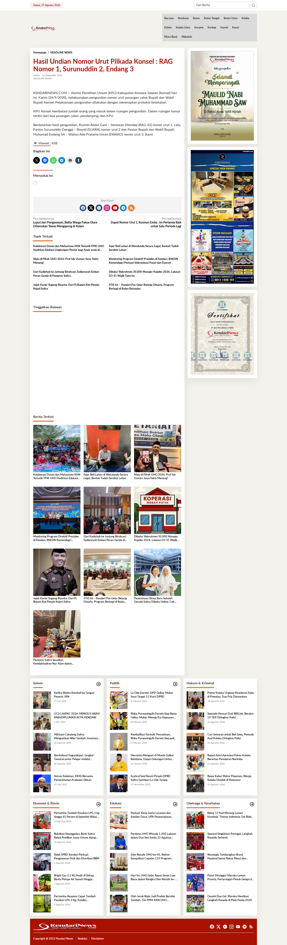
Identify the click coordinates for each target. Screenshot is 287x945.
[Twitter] (91, 208)
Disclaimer (97, 938)
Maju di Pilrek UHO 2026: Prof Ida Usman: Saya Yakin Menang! (65, 261)
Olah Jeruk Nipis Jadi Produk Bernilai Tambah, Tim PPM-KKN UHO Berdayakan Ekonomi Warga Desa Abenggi (153, 898)
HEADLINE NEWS (42, 78)
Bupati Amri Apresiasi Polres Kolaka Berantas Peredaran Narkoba (229, 757)
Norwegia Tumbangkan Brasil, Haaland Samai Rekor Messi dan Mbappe (226, 857)
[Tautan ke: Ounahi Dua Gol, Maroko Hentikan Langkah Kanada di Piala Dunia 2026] (195, 903)
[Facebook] (83, 208)
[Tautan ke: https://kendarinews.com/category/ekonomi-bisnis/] (98, 804)
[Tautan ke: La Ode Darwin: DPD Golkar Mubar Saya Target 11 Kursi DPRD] (119, 700)
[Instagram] (107, 208)
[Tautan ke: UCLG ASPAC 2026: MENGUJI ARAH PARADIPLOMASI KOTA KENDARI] (42, 720)
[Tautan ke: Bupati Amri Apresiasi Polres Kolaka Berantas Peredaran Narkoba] (195, 762)
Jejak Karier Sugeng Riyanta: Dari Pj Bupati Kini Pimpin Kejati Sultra (66, 287)
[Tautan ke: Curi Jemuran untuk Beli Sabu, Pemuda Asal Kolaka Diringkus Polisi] (195, 741)
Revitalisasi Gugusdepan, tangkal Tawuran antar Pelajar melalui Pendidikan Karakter (73, 757)
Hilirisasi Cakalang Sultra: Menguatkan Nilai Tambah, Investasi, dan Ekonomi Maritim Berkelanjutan (76, 736)
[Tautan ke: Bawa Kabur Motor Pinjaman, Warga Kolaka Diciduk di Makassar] (195, 783)
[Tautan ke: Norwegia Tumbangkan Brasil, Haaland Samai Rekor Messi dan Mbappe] (195, 861)
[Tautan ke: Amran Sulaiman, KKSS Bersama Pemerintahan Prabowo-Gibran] (42, 783)
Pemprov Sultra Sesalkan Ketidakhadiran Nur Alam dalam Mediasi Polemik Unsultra (52, 662)
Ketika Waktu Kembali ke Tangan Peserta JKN (74, 695)
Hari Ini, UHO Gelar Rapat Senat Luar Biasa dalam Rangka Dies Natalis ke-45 (153, 877)
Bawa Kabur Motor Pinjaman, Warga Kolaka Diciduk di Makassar (229, 778)
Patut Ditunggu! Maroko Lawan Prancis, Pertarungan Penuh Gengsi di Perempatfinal (229, 877)
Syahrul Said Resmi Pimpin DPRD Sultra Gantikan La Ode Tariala (150, 778)
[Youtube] (115, 208)
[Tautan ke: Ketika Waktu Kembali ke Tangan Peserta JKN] (42, 700)
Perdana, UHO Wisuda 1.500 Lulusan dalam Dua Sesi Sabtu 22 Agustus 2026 (153, 836)
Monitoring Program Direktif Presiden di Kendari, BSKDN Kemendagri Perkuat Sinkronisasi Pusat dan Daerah (143, 261)
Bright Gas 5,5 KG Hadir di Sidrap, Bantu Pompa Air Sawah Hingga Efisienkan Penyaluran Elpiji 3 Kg (74, 877)
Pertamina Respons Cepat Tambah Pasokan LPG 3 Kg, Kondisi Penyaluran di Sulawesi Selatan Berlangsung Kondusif (75, 898)
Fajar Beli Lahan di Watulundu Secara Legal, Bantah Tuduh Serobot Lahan (144, 248)
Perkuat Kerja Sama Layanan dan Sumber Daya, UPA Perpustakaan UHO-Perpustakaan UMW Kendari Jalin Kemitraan (152, 815)
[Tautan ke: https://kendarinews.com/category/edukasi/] (175, 804)
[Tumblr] (99, 208)
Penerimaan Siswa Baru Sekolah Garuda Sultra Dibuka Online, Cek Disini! (154, 600)
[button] (253, 5)
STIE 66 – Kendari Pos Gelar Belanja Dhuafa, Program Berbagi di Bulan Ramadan (141, 287)
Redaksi (82, 938)
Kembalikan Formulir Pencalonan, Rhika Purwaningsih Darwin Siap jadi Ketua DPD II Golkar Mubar (152, 736)
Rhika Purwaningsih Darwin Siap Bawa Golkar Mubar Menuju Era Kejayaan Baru (154, 716)
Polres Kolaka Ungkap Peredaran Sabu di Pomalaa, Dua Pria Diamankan (230, 695)
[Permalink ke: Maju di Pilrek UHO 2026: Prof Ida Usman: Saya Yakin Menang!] (157, 448)
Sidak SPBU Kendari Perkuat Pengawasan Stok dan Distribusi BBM (76, 856)
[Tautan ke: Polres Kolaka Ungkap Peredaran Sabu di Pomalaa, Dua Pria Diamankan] (195, 700)
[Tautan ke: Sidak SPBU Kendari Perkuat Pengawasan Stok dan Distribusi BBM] (42, 861)
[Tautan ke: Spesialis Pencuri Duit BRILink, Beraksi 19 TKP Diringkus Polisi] (195, 720)
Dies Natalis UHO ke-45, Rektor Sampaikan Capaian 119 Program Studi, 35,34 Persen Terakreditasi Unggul (151, 857)
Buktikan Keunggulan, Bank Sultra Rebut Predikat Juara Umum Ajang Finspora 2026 (75, 836)
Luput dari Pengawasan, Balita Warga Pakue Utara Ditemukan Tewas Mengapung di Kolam (65, 222)
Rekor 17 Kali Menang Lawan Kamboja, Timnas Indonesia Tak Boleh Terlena (230, 815)
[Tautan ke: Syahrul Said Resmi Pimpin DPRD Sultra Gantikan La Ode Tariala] (119, 783)
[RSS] (131, 208)
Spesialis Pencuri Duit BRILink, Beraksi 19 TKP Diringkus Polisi (230, 715)
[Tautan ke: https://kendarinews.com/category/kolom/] (98, 684)
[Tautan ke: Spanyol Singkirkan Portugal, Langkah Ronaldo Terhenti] (195, 841)
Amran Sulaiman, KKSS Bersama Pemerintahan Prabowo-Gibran (73, 778)
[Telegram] (123, 208)
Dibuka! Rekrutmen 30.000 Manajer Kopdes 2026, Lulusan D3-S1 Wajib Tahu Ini (144, 274)
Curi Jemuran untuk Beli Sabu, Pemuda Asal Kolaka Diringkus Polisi (230, 736)
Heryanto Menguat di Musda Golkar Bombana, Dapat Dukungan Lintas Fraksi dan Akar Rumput (152, 757)
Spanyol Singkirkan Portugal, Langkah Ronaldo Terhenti (230, 836)
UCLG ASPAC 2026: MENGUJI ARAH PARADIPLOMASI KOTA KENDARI (77, 715)
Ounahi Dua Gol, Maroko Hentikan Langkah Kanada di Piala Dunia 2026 (229, 898)
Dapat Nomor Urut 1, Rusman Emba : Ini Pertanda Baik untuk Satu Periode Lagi (146, 222)
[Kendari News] (42, 28)
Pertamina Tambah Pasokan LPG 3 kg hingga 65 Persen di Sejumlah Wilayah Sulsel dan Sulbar (77, 815)
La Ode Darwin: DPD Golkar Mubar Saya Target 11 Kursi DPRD (152, 695)
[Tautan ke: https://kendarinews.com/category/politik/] (175, 684)
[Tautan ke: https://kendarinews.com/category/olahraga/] (251, 804)
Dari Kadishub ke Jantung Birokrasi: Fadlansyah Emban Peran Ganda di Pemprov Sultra (66, 274)
